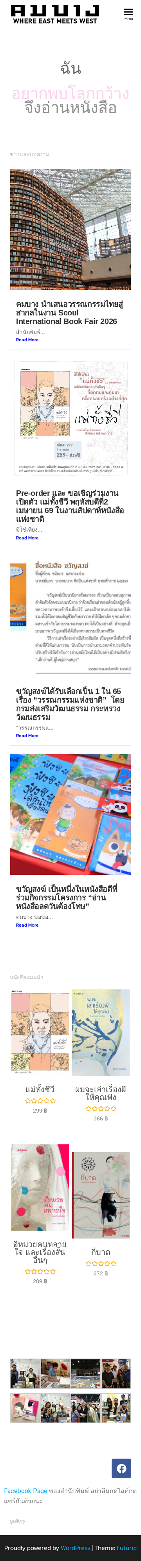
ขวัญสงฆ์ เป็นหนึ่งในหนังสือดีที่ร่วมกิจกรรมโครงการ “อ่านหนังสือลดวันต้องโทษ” (66, 872)
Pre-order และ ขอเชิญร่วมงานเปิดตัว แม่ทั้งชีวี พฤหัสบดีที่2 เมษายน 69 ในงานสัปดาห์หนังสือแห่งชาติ (70, 481)
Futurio (127, 1522)
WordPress (75, 1522)
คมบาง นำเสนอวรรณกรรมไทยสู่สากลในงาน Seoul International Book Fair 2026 (69, 288)
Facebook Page (25, 1466)
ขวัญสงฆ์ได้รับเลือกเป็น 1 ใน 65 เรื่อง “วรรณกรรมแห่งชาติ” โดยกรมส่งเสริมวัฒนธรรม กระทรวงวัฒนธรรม (70, 679)
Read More (27, 314)
